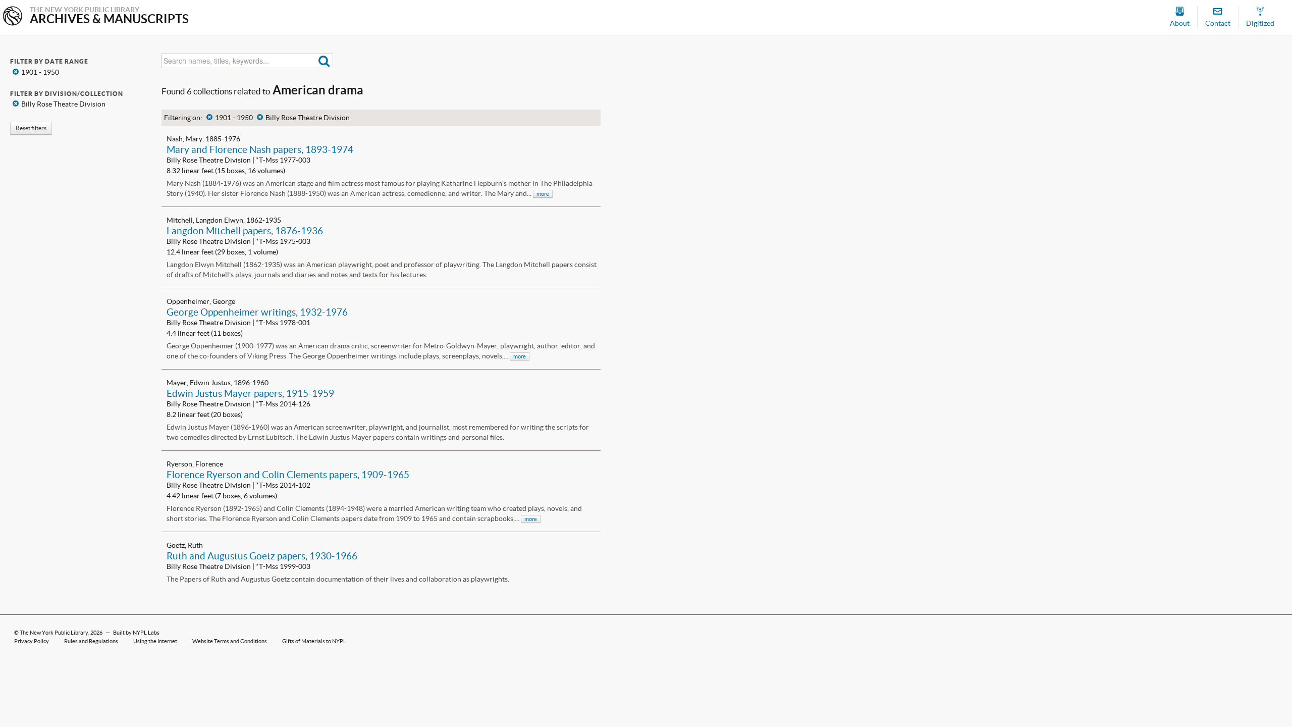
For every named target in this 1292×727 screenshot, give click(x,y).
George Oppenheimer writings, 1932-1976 (257, 312)
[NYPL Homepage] (12, 17)
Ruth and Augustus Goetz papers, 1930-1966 (262, 555)
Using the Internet (155, 641)
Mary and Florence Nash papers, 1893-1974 (260, 149)
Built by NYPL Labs (136, 633)
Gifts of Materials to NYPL (314, 641)
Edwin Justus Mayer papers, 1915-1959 (250, 393)
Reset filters (31, 128)
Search (324, 61)
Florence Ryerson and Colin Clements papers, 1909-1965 (288, 474)
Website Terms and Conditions (229, 641)
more (542, 194)
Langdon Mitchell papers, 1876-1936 (245, 230)
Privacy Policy (31, 641)
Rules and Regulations (91, 641)
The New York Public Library (54, 633)
